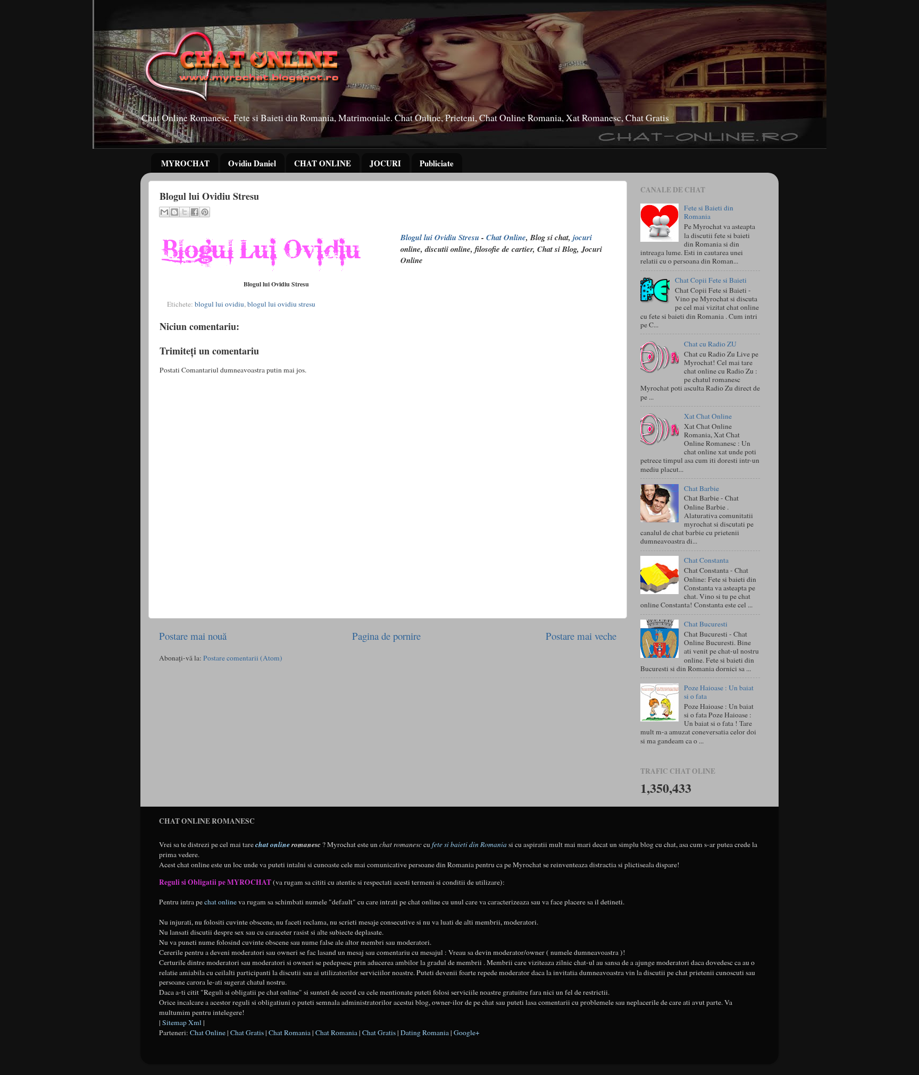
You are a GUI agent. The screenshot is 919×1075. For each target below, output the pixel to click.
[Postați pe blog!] (174, 212)
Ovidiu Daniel (252, 163)
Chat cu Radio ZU (710, 344)
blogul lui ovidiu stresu (281, 304)
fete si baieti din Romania (469, 844)
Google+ (467, 1032)
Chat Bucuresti (706, 624)
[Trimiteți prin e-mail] (164, 212)
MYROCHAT (185, 163)
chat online (272, 844)
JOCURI (385, 163)
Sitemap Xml (182, 1022)
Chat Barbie (701, 488)
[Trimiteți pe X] (184, 212)
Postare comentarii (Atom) (242, 658)
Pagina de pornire (386, 635)
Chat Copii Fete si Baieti (711, 280)
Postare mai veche (581, 635)
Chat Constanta (706, 560)
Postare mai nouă (193, 635)
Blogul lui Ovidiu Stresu (439, 237)
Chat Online (506, 237)
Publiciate (437, 163)
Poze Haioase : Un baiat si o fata (719, 692)
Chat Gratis (247, 1032)
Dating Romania (424, 1032)
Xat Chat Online (708, 416)
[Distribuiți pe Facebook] (194, 212)
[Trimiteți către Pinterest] (204, 212)
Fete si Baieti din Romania (708, 212)
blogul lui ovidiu (219, 304)
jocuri (582, 237)
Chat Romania (290, 1032)
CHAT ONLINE (322, 163)
